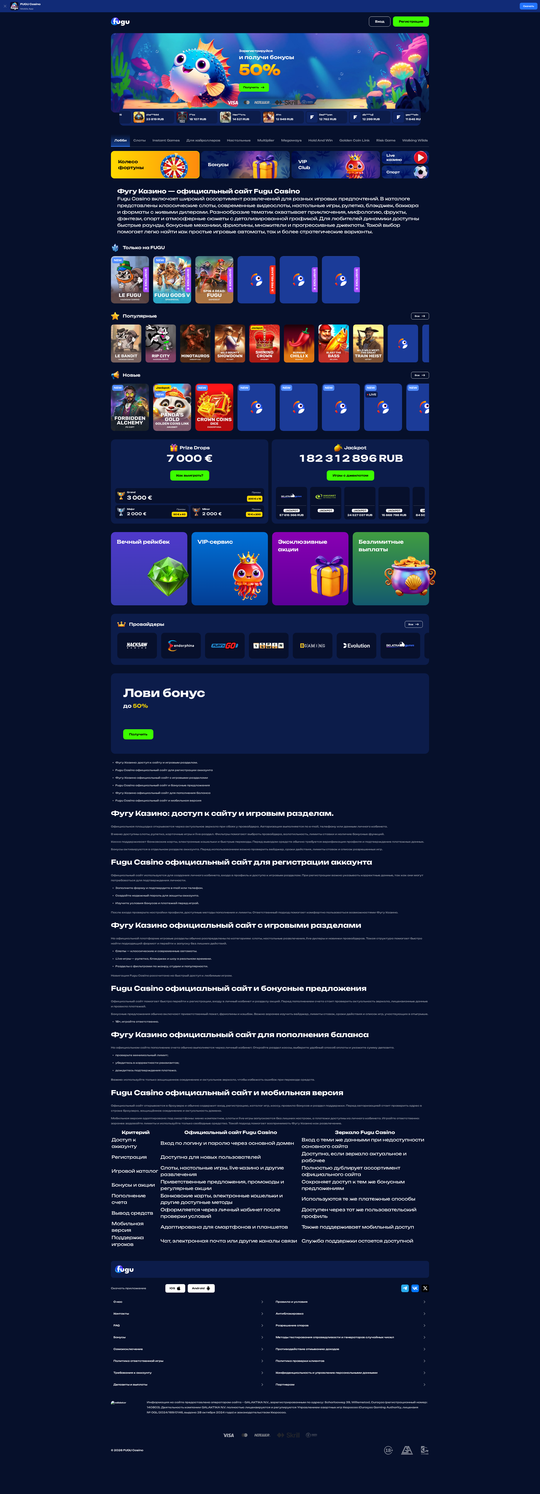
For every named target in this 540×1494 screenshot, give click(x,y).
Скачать (528, 6)
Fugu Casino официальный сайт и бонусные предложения (162, 785)
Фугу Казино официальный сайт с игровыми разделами (161, 777)
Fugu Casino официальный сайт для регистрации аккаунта (164, 770)
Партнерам (285, 1384)
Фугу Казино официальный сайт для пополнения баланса (163, 793)
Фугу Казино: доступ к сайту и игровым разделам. (156, 762)
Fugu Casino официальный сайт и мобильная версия (158, 800)
